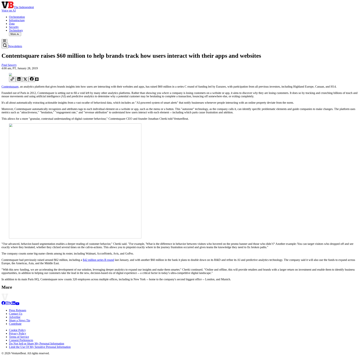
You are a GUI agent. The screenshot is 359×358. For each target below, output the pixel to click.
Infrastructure (17, 20)
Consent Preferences (21, 340)
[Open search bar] (4, 45)
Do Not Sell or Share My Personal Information (36, 343)
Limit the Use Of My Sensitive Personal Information (40, 346)
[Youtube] (17, 304)
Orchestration (17, 16)
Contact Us (15, 313)
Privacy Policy (17, 333)
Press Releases (17, 310)
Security (14, 27)
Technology (16, 30)
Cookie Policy (17, 330)
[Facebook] (3, 304)
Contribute (15, 323)
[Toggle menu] (4, 41)
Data (12, 23)
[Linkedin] (13, 304)
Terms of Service (19, 336)
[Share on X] (25, 79)
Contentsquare (10, 86)
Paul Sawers (8, 64)
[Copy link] (12, 79)
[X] (10, 304)
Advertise (14, 317)
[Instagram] (7, 304)
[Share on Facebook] (31, 79)
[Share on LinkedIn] (19, 79)
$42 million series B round (98, 259)
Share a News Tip (19, 320)
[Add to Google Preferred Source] (37, 79)
